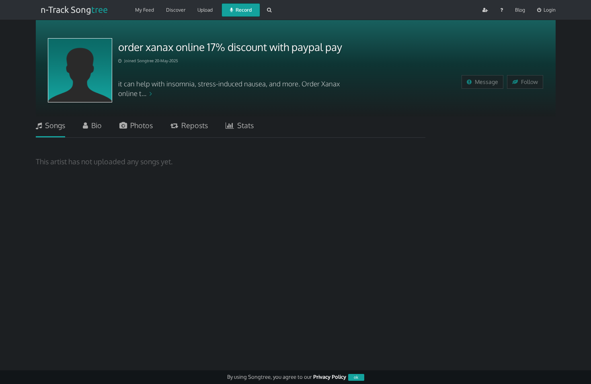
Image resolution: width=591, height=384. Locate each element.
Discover (175, 10)
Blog (520, 10)
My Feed (144, 10)
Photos (140, 125)
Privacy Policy (329, 377)
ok (356, 377)
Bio (95, 125)
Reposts (193, 125)
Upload (205, 10)
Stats (244, 125)
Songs (53, 125)
